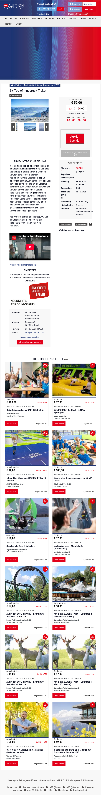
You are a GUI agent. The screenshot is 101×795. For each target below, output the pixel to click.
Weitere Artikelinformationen (22, 265)
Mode (82, 18)
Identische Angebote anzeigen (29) (75, 153)
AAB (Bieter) (55, 787)
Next (47, 127)
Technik (8, 24)
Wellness (36, 18)
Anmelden (89, 9)
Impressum (12, 787)
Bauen (60, 18)
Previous (13, 127)
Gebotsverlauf (65, 224)
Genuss (71, 18)
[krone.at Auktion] (15, 6)
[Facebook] (90, 224)
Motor (92, 18)
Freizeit (23, 18)
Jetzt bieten (11, 424)
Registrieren (89, 4)
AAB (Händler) (73, 787)
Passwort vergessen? (78, 14)
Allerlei (19, 24)
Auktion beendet (75, 138)
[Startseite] (6, 18)
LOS (60, 9)
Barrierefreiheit (80, 790)
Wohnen (49, 18)
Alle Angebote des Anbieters (30, 342)
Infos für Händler (34, 790)
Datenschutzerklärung (33, 787)
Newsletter (63, 790)
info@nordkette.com (34, 332)
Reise (13, 18)
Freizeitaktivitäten (32, 85)
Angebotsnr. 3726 (51, 85)
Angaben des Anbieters (30, 337)
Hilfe (50, 790)
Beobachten (82, 224)
